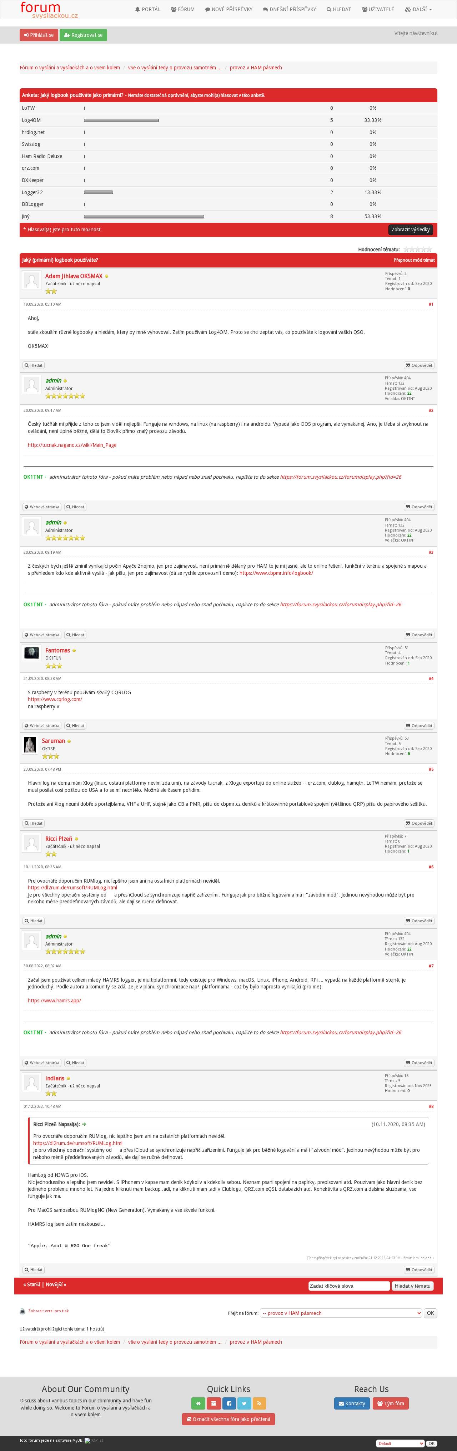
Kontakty (354, 1403)
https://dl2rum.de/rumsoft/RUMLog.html (72, 887)
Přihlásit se (41, 35)
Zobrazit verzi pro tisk (48, 1311)
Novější (54, 1284)
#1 (431, 304)
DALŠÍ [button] (419, 9)
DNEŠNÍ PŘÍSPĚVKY (292, 9)
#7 (431, 966)
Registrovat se (86, 35)
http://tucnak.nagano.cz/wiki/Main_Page (72, 445)
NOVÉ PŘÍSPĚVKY (231, 9)
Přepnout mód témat (414, 260)
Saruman (53, 740)
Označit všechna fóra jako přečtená (230, 1419)
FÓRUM (185, 9)
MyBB (77, 1440)
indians (54, 1078)
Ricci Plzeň (58, 838)
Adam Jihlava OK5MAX (73, 276)
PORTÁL (150, 9)
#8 (431, 1106)
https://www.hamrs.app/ (54, 1000)
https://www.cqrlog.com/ (55, 699)
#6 (431, 867)
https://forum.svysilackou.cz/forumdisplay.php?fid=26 (340, 477)
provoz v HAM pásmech (256, 67)
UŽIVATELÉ (380, 9)
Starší (33, 1284)
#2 (431, 410)
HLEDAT (341, 9)
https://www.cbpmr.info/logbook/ (276, 573)
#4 (431, 678)
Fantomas (57, 650)
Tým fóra (393, 1403)
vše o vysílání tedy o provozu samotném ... (175, 67)
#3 (431, 552)
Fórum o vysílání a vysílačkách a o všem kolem (70, 67)
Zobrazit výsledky (411, 229)
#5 (431, 769)
